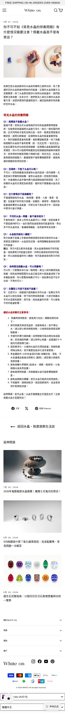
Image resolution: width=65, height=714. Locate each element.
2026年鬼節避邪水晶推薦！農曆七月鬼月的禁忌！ (32, 491)
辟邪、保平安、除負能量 (29, 299)
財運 (31, 197)
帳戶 (5, 651)
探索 (5, 630)
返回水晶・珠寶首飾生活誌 (35, 426)
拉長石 (6, 147)
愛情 (38, 197)
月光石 (40, 143)
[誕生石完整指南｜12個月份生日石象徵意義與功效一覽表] (32, 571)
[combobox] (32, 696)
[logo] (32, 10)
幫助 (5, 641)
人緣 (44, 197)
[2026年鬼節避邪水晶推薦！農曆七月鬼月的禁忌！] (32, 466)
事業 (51, 197)
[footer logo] (13, 663)
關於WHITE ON (10, 620)
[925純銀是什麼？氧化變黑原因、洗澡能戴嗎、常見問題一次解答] (32, 516)
